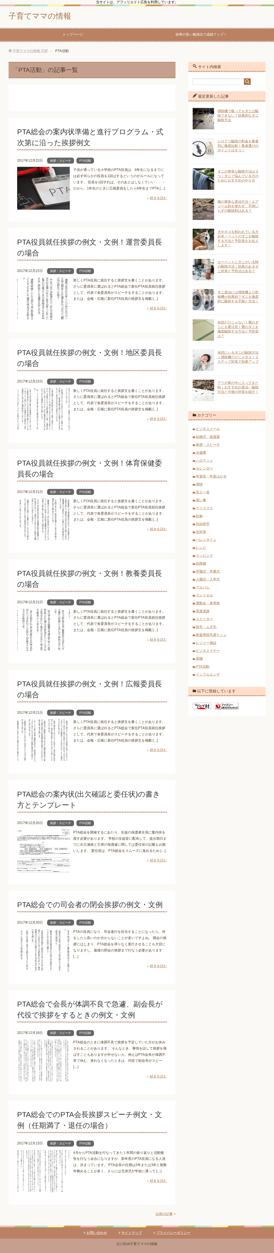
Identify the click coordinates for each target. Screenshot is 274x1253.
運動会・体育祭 (208, 603)
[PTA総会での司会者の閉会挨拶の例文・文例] (43, 968)
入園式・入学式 (208, 579)
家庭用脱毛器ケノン (211, 635)
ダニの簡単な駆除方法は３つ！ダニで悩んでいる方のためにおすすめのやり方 (238, 176)
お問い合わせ (96, 1233)
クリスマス (204, 508)
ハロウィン (204, 460)
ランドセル (204, 595)
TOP (30, 51)
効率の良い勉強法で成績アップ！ (201, 34)
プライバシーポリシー (173, 1233)
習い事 (201, 500)
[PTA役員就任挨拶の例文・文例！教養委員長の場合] (43, 648)
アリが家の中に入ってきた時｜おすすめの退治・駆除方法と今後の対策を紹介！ (238, 387)
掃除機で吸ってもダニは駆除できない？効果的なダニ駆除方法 (238, 115)
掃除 (199, 484)
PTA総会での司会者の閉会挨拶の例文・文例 (90, 905)
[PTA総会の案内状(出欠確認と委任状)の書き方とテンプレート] (43, 869)
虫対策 (201, 532)
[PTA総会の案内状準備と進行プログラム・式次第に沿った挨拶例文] (43, 206)
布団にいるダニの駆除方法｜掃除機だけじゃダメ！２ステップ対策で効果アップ (238, 357)
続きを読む (158, 198)
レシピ (201, 548)
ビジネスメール (208, 429)
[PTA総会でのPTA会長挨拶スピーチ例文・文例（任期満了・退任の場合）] (43, 1189)
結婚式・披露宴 (208, 437)
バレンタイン (206, 540)
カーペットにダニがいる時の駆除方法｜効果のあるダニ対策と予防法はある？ (238, 266)
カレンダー (204, 468)
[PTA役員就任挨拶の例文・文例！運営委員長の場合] (43, 317)
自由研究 (203, 524)
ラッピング (204, 555)
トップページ (73, 34)
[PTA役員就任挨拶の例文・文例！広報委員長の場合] (43, 758)
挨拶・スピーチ (60, 160)
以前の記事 (164, 1214)
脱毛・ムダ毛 (206, 627)
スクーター (204, 619)
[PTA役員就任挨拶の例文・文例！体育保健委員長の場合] (43, 537)
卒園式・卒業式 (208, 571)
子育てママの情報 (40, 16)
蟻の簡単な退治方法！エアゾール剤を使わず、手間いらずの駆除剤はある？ (238, 206)
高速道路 (203, 611)
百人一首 (203, 492)
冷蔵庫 (201, 452)
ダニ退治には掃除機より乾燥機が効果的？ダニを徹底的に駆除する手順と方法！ (238, 296)
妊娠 (199, 516)
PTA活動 (85, 160)
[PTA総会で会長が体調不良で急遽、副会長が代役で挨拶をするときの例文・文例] (43, 1079)
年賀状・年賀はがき (211, 476)
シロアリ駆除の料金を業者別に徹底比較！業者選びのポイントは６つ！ (238, 145)
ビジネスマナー (208, 651)
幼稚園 (201, 563)
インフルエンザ (208, 674)
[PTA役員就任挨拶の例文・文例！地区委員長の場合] (43, 427)
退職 (199, 658)
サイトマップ (131, 1233)
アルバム (203, 587)
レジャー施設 (206, 643)
